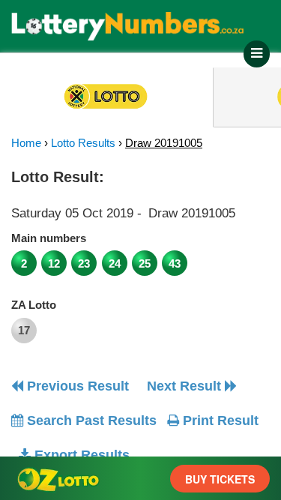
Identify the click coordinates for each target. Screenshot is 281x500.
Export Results (80, 455)
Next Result (186, 386)
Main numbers (48, 238)
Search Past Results (90, 420)
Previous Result (76, 386)
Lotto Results (83, 142)
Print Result (219, 420)
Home (26, 142)
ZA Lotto (33, 304)
